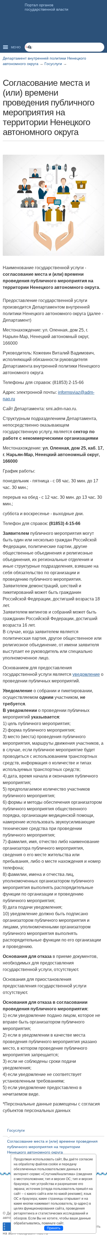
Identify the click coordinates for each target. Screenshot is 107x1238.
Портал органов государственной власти (46, 7)
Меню (16, 47)
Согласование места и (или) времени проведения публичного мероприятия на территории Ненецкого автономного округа (52, 1146)
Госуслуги (53, 63)
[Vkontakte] (7, 1183)
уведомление (86, 674)
